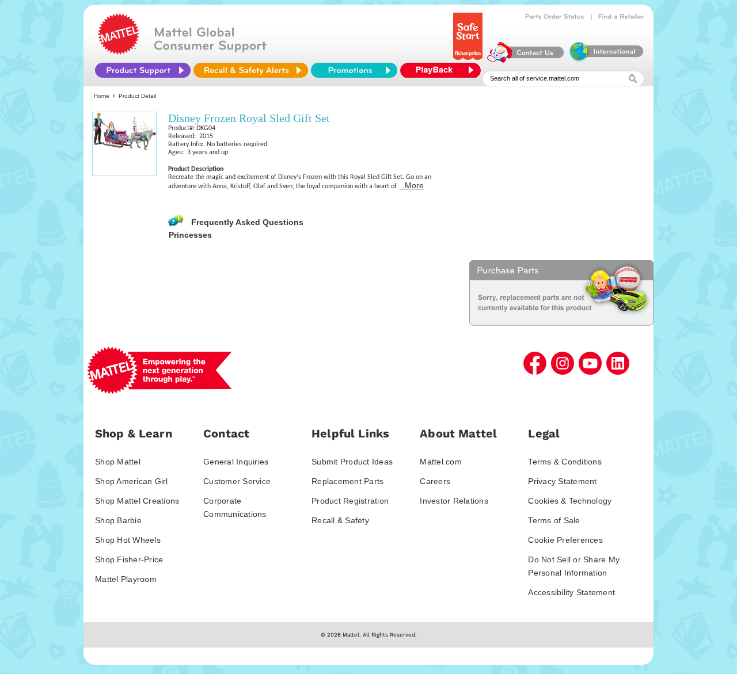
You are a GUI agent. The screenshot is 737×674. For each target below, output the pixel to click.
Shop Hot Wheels (128, 539)
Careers (435, 481)
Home (101, 96)
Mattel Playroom (126, 579)
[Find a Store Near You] (621, 17)
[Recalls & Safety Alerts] (250, 70)
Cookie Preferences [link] (565, 539)
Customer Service (237, 481)
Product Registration (350, 500)
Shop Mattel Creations (137, 500)
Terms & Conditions (565, 461)
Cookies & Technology (569, 500)
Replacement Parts (347, 481)
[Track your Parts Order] (554, 17)
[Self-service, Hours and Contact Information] (526, 59)
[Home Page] (118, 51)
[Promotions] (354, 70)
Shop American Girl (131, 481)
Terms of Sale (554, 520)
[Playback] (443, 70)
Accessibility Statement (571, 592)
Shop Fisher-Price (129, 559)
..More (412, 185)
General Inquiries (235, 461)
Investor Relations (454, 500)
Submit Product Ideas (352, 461)
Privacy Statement (562, 481)
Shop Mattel (117, 461)
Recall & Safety (340, 520)
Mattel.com (441, 461)
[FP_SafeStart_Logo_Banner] (469, 59)
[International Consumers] (605, 59)
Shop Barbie (118, 520)
